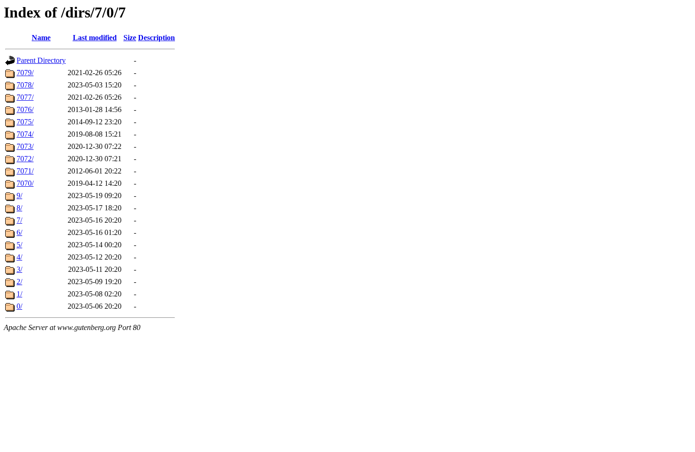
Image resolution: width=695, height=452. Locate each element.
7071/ (25, 171)
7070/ (25, 183)
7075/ (25, 122)
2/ (19, 282)
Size (129, 38)
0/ (19, 306)
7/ (19, 220)
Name (41, 38)
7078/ (25, 85)
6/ (19, 232)
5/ (19, 245)
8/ (19, 208)
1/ (19, 294)
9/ (19, 195)
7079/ (25, 73)
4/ (19, 257)
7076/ (25, 109)
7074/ (25, 134)
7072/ (25, 159)
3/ (19, 269)
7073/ (25, 146)
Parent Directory (41, 60)
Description (156, 38)
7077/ (25, 97)
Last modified (95, 38)
